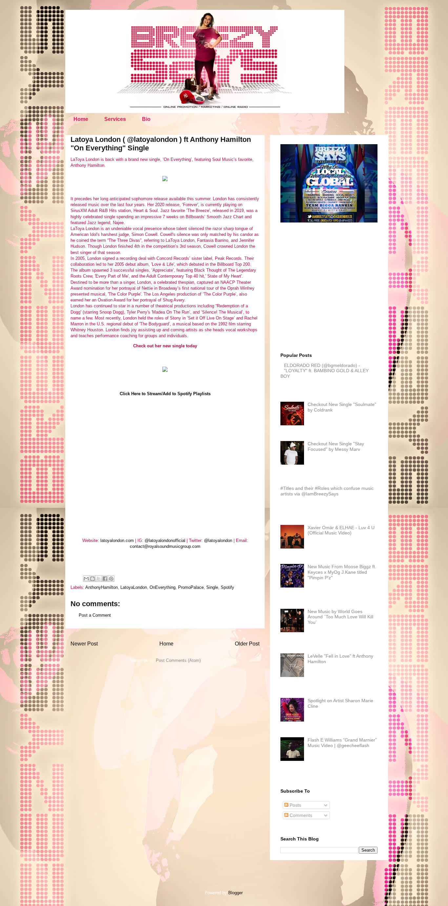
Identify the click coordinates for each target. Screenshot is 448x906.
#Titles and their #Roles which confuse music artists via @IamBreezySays (327, 491)
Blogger (235, 892)
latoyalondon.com (117, 540)
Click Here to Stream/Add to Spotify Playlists (165, 393)
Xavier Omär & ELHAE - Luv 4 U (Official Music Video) (341, 530)
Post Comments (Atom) (178, 660)
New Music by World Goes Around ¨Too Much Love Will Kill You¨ (340, 617)
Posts (294, 805)
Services (115, 119)
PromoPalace (191, 587)
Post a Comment (95, 615)
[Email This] (86, 578)
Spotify (227, 587)
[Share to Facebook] (105, 578)
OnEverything (162, 587)
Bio (146, 119)
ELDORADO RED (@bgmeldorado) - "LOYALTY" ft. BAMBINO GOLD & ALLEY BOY (324, 371)
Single (212, 587)
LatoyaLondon (133, 587)
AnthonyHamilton (101, 587)
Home (80, 119)
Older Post (247, 643)
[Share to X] (98, 578)
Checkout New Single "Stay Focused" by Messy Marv (336, 446)
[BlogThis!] (92, 578)
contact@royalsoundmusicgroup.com (165, 546)
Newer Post (84, 643)
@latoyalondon (218, 540)
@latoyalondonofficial (165, 540)
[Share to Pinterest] (111, 578)
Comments (300, 815)
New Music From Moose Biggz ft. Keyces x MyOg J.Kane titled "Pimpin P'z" (342, 572)
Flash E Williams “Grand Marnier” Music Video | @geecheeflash (342, 742)
